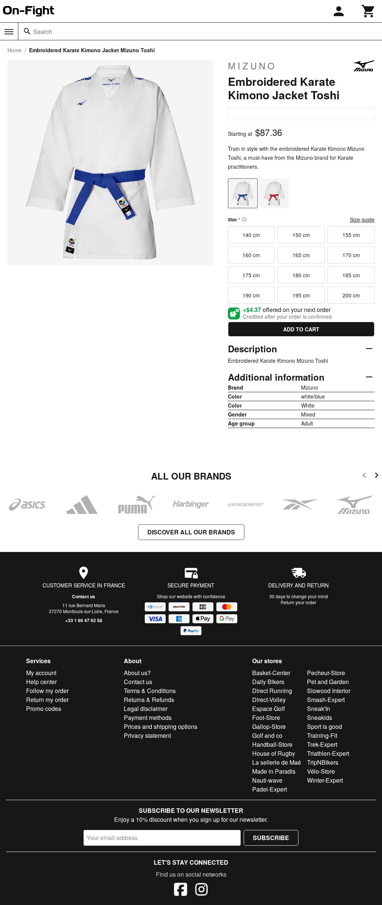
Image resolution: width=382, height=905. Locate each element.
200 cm (351, 295)
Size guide (362, 219)
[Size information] (244, 219)
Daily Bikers (268, 681)
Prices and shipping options (160, 726)
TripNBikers (322, 762)
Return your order (298, 602)
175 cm (251, 275)
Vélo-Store (321, 771)
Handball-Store (272, 744)
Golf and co (267, 735)
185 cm (351, 275)
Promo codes (43, 708)
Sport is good (324, 726)
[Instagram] (201, 890)
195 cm (301, 295)
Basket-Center (271, 672)
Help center (41, 681)
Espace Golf (268, 708)
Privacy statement (147, 735)
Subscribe (271, 837)
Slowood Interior (328, 690)
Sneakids (319, 717)
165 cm (301, 255)
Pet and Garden (328, 681)
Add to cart (301, 329)
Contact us (83, 596)
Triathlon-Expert (328, 753)
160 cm (251, 255)
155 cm (351, 234)
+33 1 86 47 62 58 (83, 620)
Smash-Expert (326, 699)
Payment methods (148, 717)
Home (14, 50)
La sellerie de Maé (276, 762)
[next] (376, 476)
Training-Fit (322, 735)
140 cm (251, 234)
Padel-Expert (269, 789)
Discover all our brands (191, 532)
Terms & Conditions (150, 690)
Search (42, 31)
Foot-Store (266, 717)
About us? (137, 672)
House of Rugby (273, 753)
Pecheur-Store (326, 672)
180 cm (301, 275)
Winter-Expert (325, 780)
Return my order (47, 699)
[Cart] (368, 11)
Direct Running (272, 690)
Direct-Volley (269, 699)
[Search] (27, 31)
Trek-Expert (322, 744)
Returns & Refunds (149, 699)
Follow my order (47, 690)
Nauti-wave (267, 780)
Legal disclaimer (145, 708)
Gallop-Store (269, 726)
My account (41, 672)
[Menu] (9, 32)
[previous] (364, 476)
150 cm (301, 234)
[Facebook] (180, 890)
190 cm (251, 295)
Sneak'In (318, 708)
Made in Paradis (273, 771)
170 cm (351, 255)
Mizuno (252, 66)
